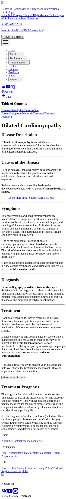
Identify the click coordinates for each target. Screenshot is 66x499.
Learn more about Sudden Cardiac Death (31, 197)
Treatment (38, 113)
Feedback (26, 440)
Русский (9, 91)
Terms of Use (8, 468)
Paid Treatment (26, 452)
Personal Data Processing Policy (34, 468)
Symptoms (16, 113)
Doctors (16, 440)
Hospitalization (43, 452)
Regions (14, 79)
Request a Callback (13, 36)
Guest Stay (17, 471)
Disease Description (12, 110)
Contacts (37, 440)
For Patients (16, 58)
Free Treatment (9, 452)
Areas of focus (17, 62)
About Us (14, 54)
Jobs (25, 471)
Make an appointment (14, 377)
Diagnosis (27, 113)
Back (8, 96)
